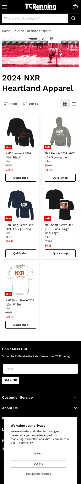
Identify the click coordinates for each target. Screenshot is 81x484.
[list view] (74, 103)
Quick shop (20, 177)
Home (6, 31)
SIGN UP (10, 380)
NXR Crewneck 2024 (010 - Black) (18, 155)
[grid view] (65, 103)
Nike (7, 161)
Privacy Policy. (25, 443)
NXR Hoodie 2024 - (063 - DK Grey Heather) (60, 155)
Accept (38, 453)
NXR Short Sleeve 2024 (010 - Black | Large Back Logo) (59, 229)
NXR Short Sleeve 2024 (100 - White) (19, 302)
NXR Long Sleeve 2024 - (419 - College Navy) (20, 227)
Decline (38, 464)
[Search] (73, 18)
